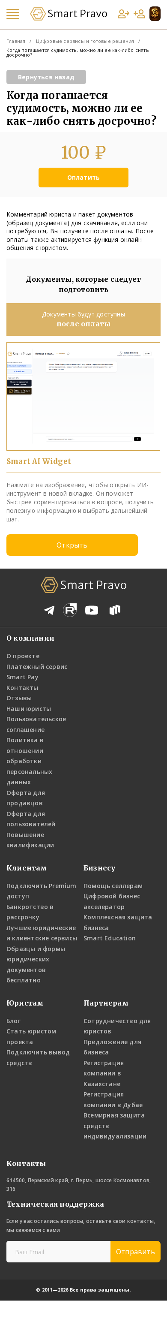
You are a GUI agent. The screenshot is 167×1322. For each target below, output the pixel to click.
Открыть (72, 545)
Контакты (22, 688)
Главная (15, 41)
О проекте (22, 656)
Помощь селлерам (113, 886)
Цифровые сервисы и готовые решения (85, 41)
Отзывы (19, 698)
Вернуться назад (46, 77)
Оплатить (83, 177)
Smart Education (110, 938)
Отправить (135, 1251)
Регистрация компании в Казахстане (104, 1073)
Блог (13, 1021)
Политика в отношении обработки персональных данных (29, 761)
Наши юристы (28, 709)
